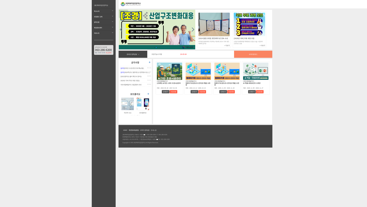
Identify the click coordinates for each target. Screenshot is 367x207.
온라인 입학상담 (144, 130)
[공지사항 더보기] (149, 62)
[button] (154, 47)
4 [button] (136, 115)
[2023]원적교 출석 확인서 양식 (130, 76)
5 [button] (138, 115)
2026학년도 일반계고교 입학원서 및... (135, 72)
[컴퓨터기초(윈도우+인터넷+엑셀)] (198, 71)
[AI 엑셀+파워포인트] (255, 71)
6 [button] (139, 115)
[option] (127, 106)
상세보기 (165, 92)
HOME (125, 130)
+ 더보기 (227, 45)
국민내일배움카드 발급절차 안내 (131, 85)
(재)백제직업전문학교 (101, 5)
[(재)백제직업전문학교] (132, 4)
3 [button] (135, 115)
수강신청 (173, 92)
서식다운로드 (253, 54)
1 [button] (131, 115)
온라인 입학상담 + (133, 54)
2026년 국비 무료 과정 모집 (129, 80)
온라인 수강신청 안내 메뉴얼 (132, 68)
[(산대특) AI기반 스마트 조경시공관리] (169, 71)
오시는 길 (153, 130)
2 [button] (133, 115)
